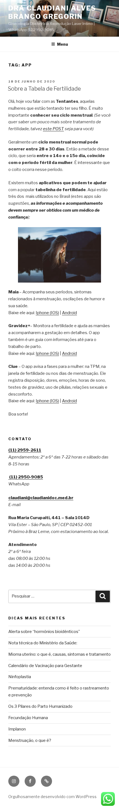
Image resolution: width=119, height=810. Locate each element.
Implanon (17, 729)
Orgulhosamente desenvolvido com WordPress (52, 796)
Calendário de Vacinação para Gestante (45, 665)
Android (69, 312)
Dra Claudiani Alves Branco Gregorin (52, 12)
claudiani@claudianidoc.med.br (40, 497)
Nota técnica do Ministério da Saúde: (42, 642)
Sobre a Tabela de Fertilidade (44, 88)
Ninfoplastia (19, 676)
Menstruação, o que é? (29, 740)
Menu (62, 44)
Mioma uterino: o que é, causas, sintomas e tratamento (59, 654)
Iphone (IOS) (47, 312)
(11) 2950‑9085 (25, 477)
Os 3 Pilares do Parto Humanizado (40, 706)
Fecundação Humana (28, 717)
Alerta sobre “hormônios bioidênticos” (44, 631)
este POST (53, 128)
